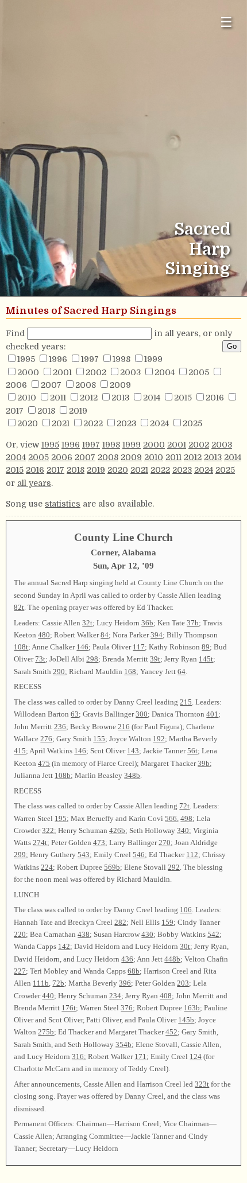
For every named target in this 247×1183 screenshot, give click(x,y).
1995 (26, 359)
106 (186, 909)
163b (192, 1007)
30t (185, 946)
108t (21, 647)
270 (165, 842)
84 (105, 635)
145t (206, 659)
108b (63, 775)
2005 (198, 372)
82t (19, 607)
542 (213, 934)
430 (147, 934)
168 (130, 671)
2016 (215, 397)
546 (139, 854)
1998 (121, 359)
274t (40, 842)
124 (196, 1056)
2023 (126, 423)
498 (186, 818)
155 (99, 738)
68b (134, 971)
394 (156, 635)
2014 (151, 397)
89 (206, 647)
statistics (62, 503)
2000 (28, 372)
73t (40, 659)
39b (204, 763)
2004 (165, 372)
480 (44, 635)
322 (48, 830)
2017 (15, 410)
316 (78, 1056)
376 (127, 1007)
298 (92, 659)
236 (60, 726)
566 (171, 818)
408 (166, 995)
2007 (51, 385)
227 (20, 971)
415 (20, 750)
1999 (153, 359)
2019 (78, 410)
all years (34, 483)
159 (167, 922)
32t (87, 622)
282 (120, 922)
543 (84, 854)
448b (172, 959)
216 (124, 726)
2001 (62, 372)
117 (139, 647)
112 (192, 854)
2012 (89, 397)
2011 (58, 397)
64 (181, 671)
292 (174, 867)
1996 (58, 359)
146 (82, 647)
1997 (90, 359)
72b (58, 983)
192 (159, 738)
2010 (26, 397)
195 (61, 818)
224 (47, 867)
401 (212, 714)
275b (46, 1032)
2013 (120, 397)
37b (193, 622)
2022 (93, 423)
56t (192, 750)
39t (155, 659)
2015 (183, 397)
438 (84, 934)
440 (48, 995)
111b (41, 983)
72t (184, 805)
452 (171, 1032)
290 (59, 671)
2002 (96, 372)
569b (112, 867)
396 (125, 983)
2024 (159, 423)
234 (115, 995)
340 (183, 830)
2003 (130, 372)
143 (133, 750)
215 (186, 702)
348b (132, 775)
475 (44, 763)
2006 (16, 385)
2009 (120, 385)
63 (75, 714)
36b (147, 622)
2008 (85, 385)
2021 (61, 423)
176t (68, 1007)
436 (127, 959)
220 (20, 934)
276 (46, 738)
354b (123, 1044)
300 (142, 714)
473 (99, 842)
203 (183, 983)
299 (20, 854)
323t (202, 1084)
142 (64, 946)
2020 (27, 423)
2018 (46, 410)
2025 (192, 423)
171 (140, 1056)
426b (117, 830)
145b (186, 1019)
